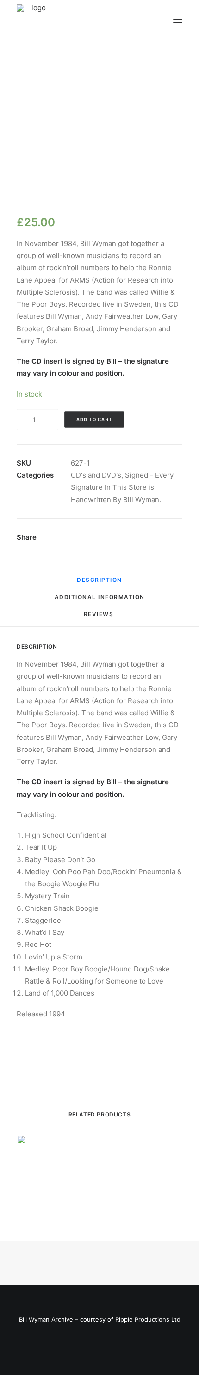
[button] (177, 22)
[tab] (99, 600)
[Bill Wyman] (64, 22)
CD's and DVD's (96, 475)
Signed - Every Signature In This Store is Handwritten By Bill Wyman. (122, 487)
